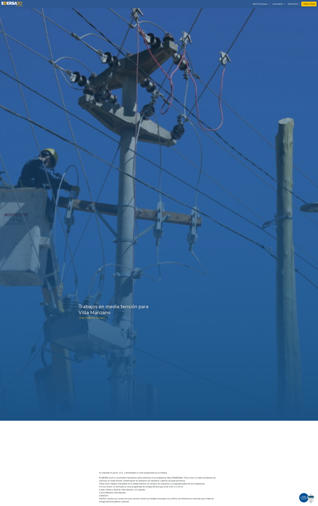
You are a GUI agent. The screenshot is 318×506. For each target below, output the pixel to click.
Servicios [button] (293, 4)
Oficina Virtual (309, 4)
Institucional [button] (260, 4)
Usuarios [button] (277, 4)
